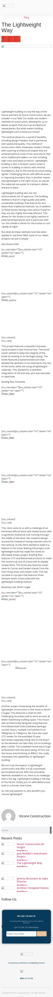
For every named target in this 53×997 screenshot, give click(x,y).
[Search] (51, 830)
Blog (26, 17)
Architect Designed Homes (33, 888)
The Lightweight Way (29, 863)
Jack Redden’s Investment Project (32, 855)
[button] (48, 7)
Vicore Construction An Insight (30, 845)
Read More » (22, 850)
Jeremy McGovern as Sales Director (32, 880)
